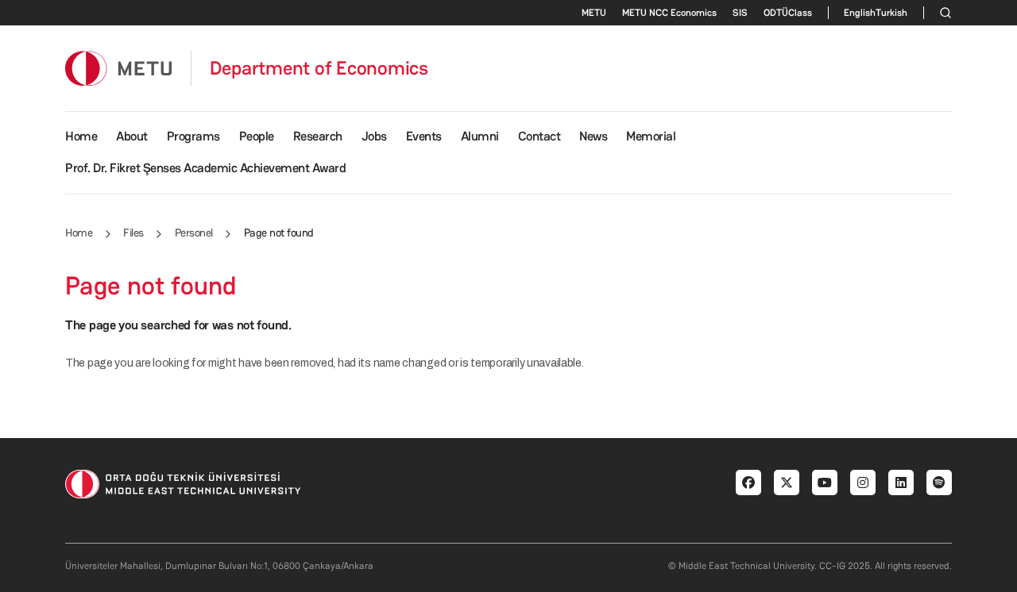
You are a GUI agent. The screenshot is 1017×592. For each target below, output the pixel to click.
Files (133, 232)
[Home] (118, 68)
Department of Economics (319, 68)
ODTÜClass (788, 12)
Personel (194, 232)
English (860, 12)
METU (594, 12)
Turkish (891, 12)
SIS (740, 12)
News (593, 136)
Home (81, 136)
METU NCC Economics (669, 12)
